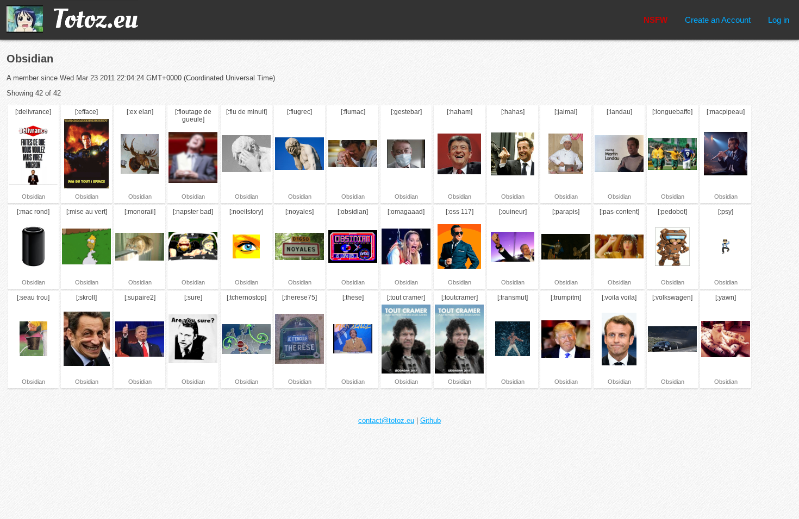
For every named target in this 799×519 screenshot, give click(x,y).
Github (430, 420)
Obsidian (33, 196)
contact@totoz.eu (386, 420)
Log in (778, 19)
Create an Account (718, 19)
